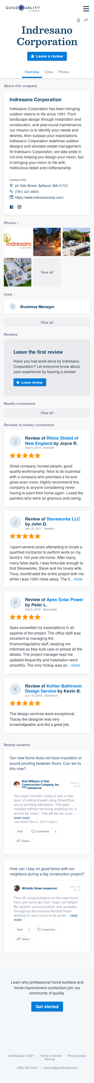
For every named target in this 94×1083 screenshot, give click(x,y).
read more (22, 817)
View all (47, 272)
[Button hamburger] (86, 8)
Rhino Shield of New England (51, 440)
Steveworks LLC (63, 519)
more (78, 579)
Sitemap (49, 1059)
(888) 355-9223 (27, 1067)
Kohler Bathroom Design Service (53, 688)
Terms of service (50, 1055)
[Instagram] (19, 207)
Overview (32, 71)
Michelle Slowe (32, 888)
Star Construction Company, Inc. (41, 783)
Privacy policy (76, 1055)
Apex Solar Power (65, 599)
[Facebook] (11, 207)
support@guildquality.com (60, 1067)
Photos (64, 71)
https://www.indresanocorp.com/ (39, 197)
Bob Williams (31, 781)
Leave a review (49, 56)
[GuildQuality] (22, 8)
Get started (47, 1006)
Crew (49, 71)
